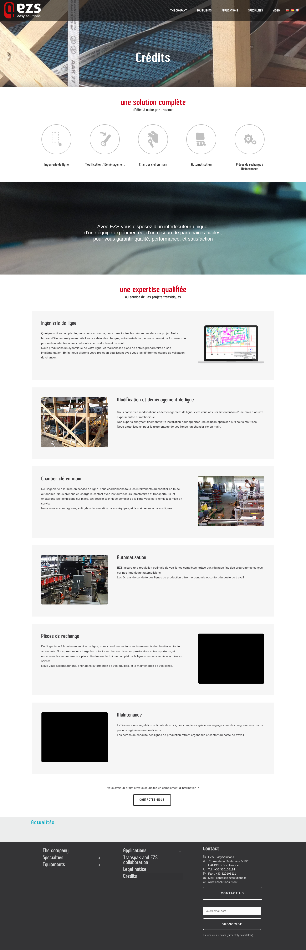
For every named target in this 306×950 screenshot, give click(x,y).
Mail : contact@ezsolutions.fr (227, 877)
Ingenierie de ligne (56, 164)
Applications (230, 10)
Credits (130, 876)
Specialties (255, 10)
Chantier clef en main (153, 164)
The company (178, 10)
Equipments (204, 10)
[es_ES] (292, 10)
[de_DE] (287, 10)
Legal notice (134, 869)
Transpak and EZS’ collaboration (140, 860)
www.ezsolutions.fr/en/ (223, 882)
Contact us (232, 893)
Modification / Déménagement (105, 164)
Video (276, 10)
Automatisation (201, 164)
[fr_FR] (297, 10)
